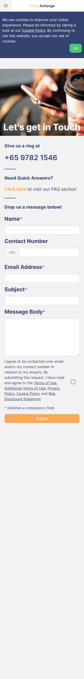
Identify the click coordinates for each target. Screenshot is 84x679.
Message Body (24, 311)
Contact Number (26, 241)
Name (13, 219)
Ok (75, 48)
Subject (15, 289)
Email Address (24, 267)
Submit (42, 418)
